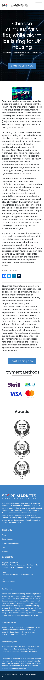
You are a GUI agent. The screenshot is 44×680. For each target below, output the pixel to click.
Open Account (7, 539)
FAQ (3, 547)
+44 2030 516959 (8, 582)
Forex (4, 535)
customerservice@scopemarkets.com (17, 574)
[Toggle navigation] (38, 4)
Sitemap (5, 551)
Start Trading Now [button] (22, 65)
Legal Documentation (10, 543)
